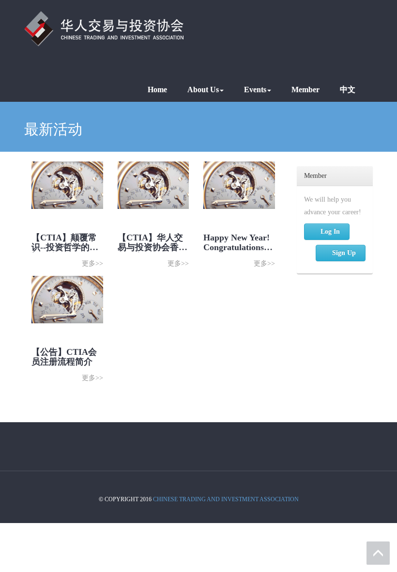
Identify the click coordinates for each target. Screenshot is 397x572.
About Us (203, 89)
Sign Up (344, 252)
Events (255, 89)
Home (157, 89)
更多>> (92, 263)
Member (305, 89)
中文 (347, 89)
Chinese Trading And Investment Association (226, 499)
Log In (330, 231)
